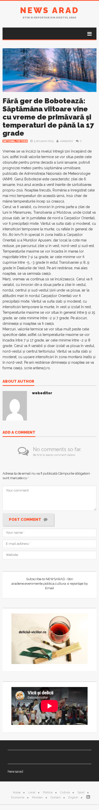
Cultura (65, 792)
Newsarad (15, 771)
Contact (56, 797)
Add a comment (19, 433)
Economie (17, 797)
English (73, 797)
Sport (81, 792)
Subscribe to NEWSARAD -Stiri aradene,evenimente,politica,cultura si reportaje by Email (49, 583)
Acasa (17, 792)
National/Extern (15, 141)
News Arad (49, 10)
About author (18, 382)
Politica (48, 792)
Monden (37, 797)
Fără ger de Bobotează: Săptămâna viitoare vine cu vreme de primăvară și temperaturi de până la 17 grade (48, 117)
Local (31, 792)
